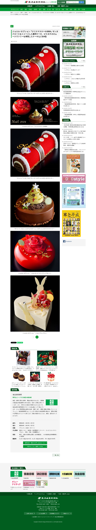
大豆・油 (58, 9)
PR (79, 9)
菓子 (40, 9)
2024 (26, 12)
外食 (67, 9)
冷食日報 (77, 478)
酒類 (26, 9)
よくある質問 (42, 513)
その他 (83, 9)
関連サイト (66, 513)
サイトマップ (51, 517)
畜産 (44, 9)
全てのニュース (15, 9)
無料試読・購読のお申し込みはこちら (35, 443)
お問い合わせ (30, 513)
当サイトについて (42, 517)
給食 (71, 9)
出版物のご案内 (51, 494)
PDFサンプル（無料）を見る (35, 446)
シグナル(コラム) (39, 6)
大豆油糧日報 (65, 478)
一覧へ (84, 60)
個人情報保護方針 (59, 517)
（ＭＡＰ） (53, 502)
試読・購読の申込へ (68, 35)
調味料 (35, 9)
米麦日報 (39, 478)
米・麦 (48, 9)
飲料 (22, 9)
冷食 (63, 9)
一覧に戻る (56, 455)
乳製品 (30, 9)
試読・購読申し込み (63, 6)
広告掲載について (54, 513)
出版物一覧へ (51, 6)
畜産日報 (26, 478)
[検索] (81, 2)
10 (29, 12)
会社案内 (35, 517)
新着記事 (30, 6)
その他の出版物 (40, 487)
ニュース (16, 12)
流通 (75, 9)
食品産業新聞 (15, 478)
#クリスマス (14, 41)
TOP (11, 12)
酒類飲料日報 (53, 478)
